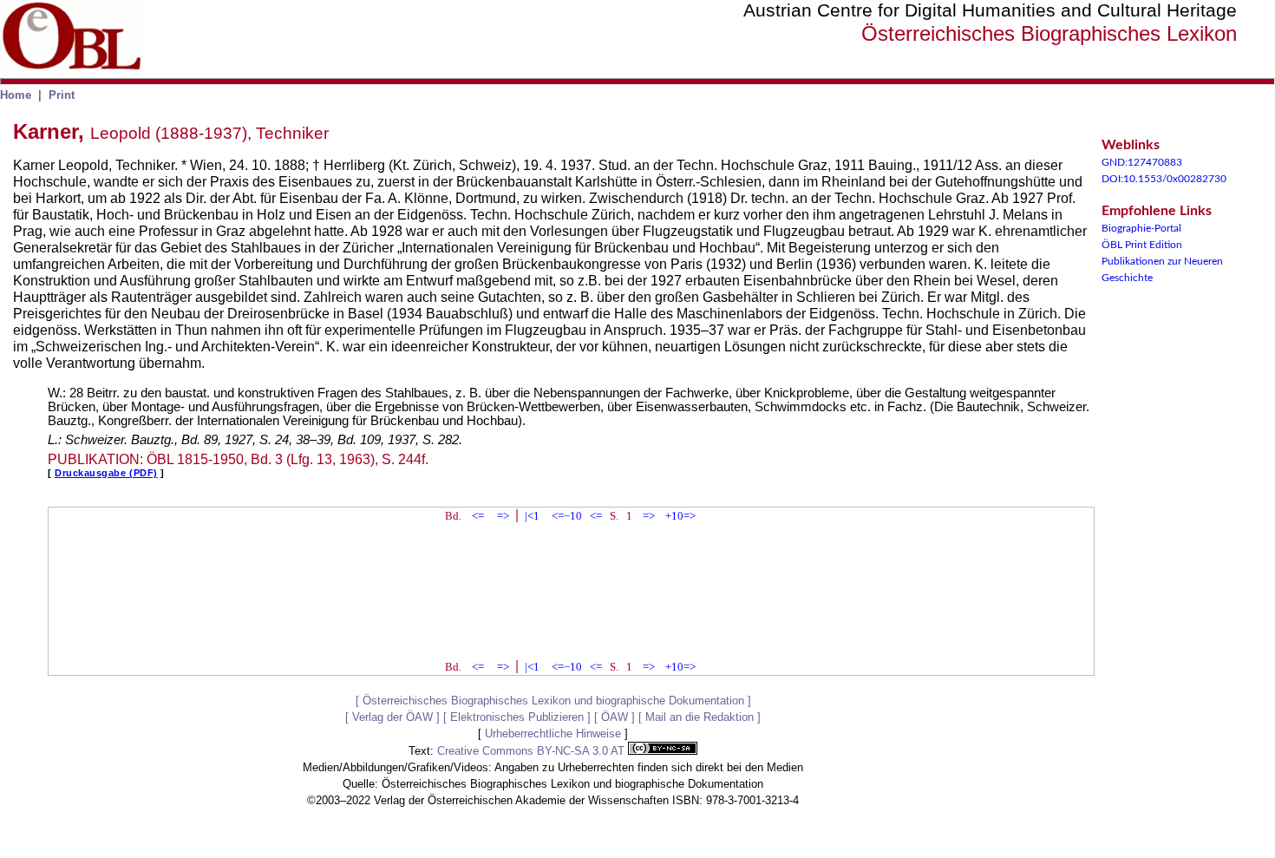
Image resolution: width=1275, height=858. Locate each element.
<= (478, 515)
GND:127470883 (1142, 162)
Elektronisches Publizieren (517, 717)
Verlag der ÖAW (392, 717)
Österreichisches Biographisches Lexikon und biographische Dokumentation (553, 700)
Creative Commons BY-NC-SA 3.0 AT (532, 750)
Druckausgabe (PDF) (106, 473)
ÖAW (614, 717)
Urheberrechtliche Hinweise (553, 733)
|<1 (532, 515)
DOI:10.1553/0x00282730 (1164, 179)
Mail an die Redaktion (699, 717)
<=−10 (567, 515)
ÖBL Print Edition (1142, 244)
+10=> (680, 515)
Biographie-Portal (1141, 228)
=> (503, 515)
